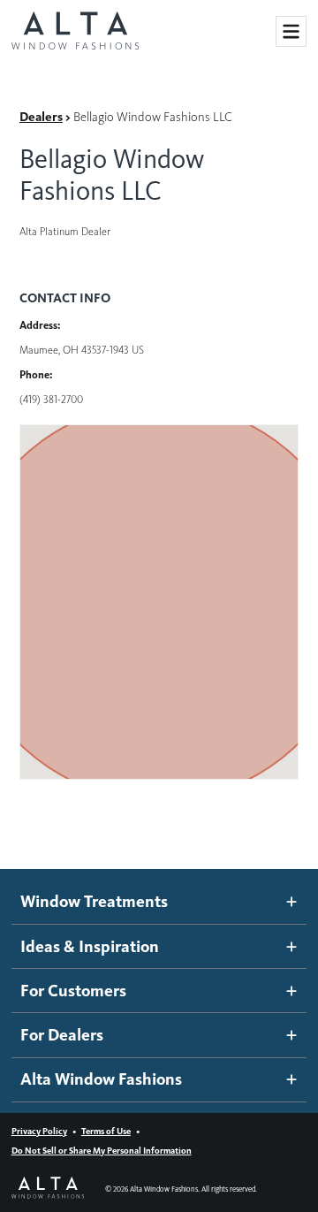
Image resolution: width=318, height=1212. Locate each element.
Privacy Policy (39, 1131)
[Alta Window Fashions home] (75, 31)
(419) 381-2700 (51, 399)
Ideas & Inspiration (89, 946)
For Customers (73, 990)
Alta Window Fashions (101, 1079)
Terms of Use (106, 1131)
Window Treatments (94, 901)
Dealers (41, 117)
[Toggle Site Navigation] (291, 31)
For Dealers (61, 1035)
